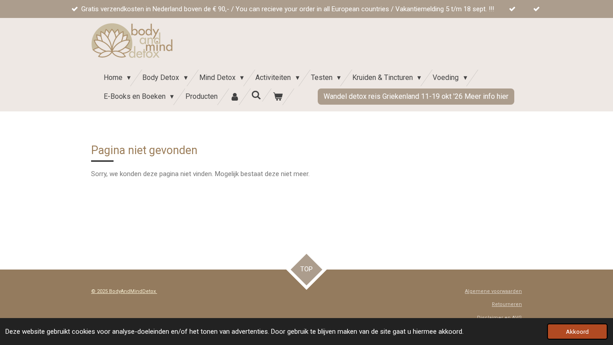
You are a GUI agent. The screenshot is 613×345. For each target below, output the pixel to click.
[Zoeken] (256, 95)
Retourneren (507, 304)
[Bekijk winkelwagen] (278, 96)
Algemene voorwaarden (493, 291)
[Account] (234, 96)
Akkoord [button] (577, 331)
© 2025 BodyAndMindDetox (124, 291)
